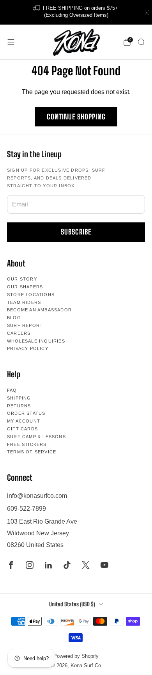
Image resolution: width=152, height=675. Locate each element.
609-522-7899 (26, 508)
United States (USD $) (72, 604)
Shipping (19, 398)
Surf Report (25, 325)
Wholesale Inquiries (36, 341)
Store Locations (31, 294)
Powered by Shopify (76, 656)
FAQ (12, 390)
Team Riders (24, 302)
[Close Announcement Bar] (147, 12)
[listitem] (76, 12)
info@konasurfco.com (37, 495)
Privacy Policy (27, 348)
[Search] (141, 42)
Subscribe (76, 231)
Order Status (26, 413)
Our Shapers (25, 286)
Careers (18, 333)
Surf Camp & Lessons (36, 436)
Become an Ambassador (39, 309)
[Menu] (11, 42)
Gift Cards (22, 428)
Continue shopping (76, 116)
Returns (19, 405)
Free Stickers (27, 444)
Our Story (22, 279)
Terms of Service (31, 451)
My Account (23, 421)
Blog (14, 317)
